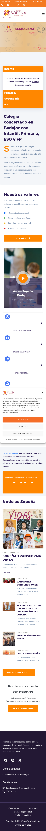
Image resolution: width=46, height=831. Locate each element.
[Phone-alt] (2, 5)
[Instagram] (24, 5)
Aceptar (23, 420)
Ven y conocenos (23, 709)
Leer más (6, 572)
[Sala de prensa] (7, 359)
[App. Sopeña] (7, 384)
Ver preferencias (23, 434)
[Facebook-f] (13, 5)
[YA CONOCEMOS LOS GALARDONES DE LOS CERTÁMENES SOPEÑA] (9, 606)
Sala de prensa (36, 1)
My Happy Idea (23, 825)
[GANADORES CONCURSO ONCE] (9, 580)
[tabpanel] (23, 81)
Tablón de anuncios (22, 352)
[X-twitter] (18, 5)
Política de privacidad (25, 439)
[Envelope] (7, 5)
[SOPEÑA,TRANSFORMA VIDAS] (23, 528)
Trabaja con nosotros (20, 1)
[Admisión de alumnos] (7, 317)
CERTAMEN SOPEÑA (28, 653)
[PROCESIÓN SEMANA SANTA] (9, 638)
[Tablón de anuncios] (7, 338)
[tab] (23, 69)
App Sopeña (6, 1)
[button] (42, 392)
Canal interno (13, 808)
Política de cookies (12, 439)
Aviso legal (36, 439)
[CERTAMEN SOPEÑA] (9, 652)
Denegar (23, 427)
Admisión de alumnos (21, 331)
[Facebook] (6, 760)
